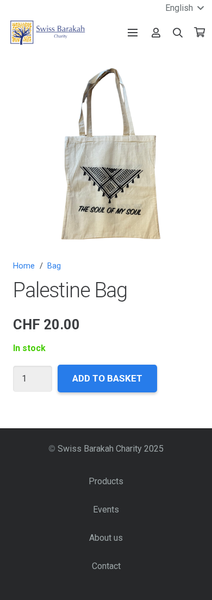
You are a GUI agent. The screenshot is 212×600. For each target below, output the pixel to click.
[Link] (156, 32)
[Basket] (199, 32)
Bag (54, 266)
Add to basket (107, 378)
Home (24, 266)
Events (106, 509)
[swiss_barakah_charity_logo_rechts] (47, 32)
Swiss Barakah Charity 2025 (111, 448)
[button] (178, 32)
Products (106, 481)
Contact (106, 566)
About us (106, 538)
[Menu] (133, 32)
